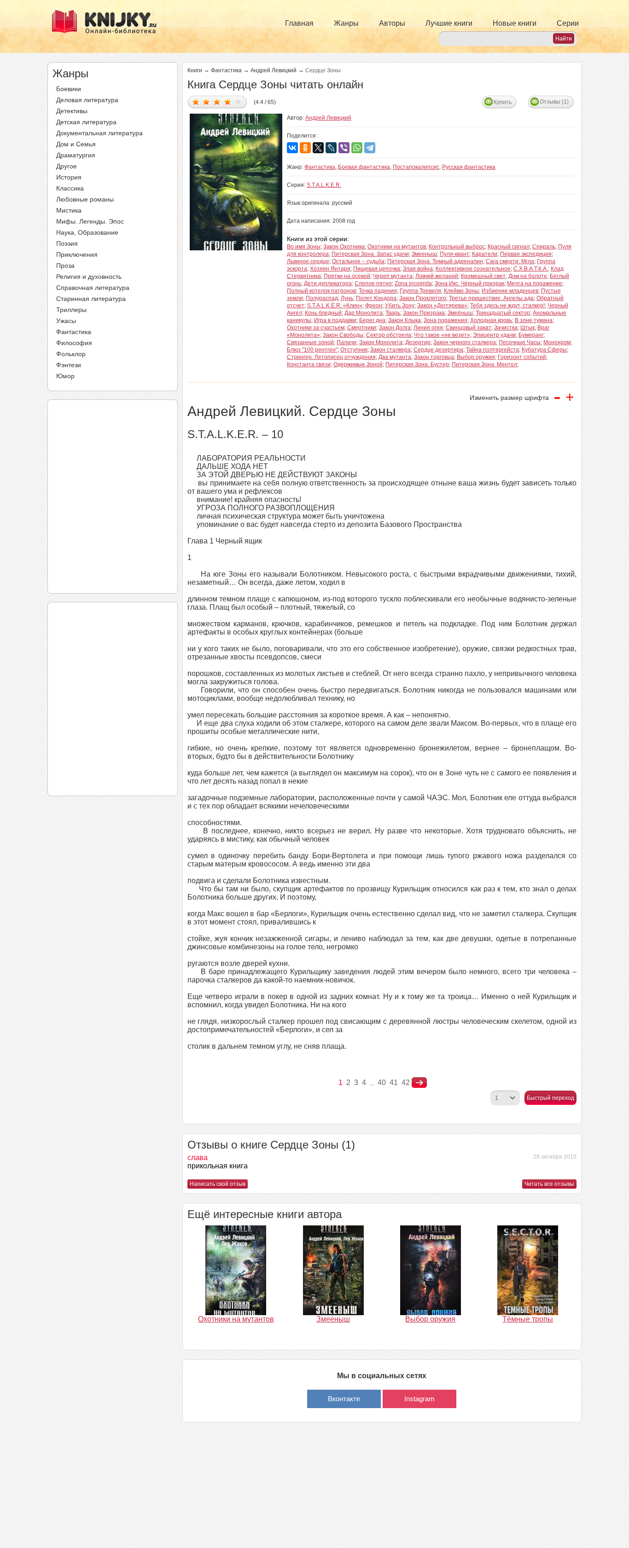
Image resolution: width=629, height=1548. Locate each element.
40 (382, 1082)
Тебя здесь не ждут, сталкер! (507, 305)
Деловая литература (87, 100)
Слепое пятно (373, 283)
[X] (318, 147)
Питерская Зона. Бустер (417, 364)
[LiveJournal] (331, 147)
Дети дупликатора (328, 283)
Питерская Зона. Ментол (484, 364)
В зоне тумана (534, 320)
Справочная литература (92, 287)
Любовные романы (85, 199)
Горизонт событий (522, 357)
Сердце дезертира (438, 350)
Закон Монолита (380, 342)
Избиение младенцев (510, 291)
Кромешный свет (483, 276)
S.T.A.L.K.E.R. (324, 185)
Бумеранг (530, 335)
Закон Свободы (343, 335)
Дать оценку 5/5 (238, 101)
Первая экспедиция (526, 254)
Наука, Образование (87, 232)
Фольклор (71, 354)
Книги (194, 70)
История (69, 177)
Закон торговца (434, 357)
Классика (70, 188)
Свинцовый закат (468, 327)
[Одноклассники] (305, 147)
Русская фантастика (468, 167)
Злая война (418, 269)
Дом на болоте (527, 276)
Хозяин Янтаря (330, 269)
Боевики (68, 88)
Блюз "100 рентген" (312, 350)
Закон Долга (395, 327)
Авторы (392, 23)
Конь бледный (323, 313)
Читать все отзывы (549, 1184)
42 (406, 1082)
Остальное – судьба (358, 261)
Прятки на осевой (347, 276)
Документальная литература (99, 133)
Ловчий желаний (436, 276)
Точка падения (378, 291)
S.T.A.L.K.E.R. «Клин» (334, 305)
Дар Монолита (363, 313)
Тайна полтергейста (492, 350)
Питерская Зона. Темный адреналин (435, 261)
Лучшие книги (448, 23)
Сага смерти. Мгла (510, 261)
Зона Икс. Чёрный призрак (469, 283)
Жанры (346, 23)
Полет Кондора (376, 298)
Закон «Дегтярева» (442, 305)
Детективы (71, 111)
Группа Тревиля (420, 291)
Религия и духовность (89, 276)
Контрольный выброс (457, 246)
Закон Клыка (404, 320)
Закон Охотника (344, 246)
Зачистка (506, 327)
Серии (568, 23)
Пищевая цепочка (376, 269)
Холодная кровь (491, 320)
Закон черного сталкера (464, 342)
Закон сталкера (390, 350)
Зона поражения (445, 320)
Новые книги (514, 23)
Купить (503, 102)
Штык (527, 327)
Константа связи (309, 364)
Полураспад (322, 298)
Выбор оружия (476, 357)
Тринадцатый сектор (503, 313)
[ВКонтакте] (292, 147)
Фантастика (73, 331)
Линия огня (428, 327)
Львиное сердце (308, 261)
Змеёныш (460, 313)
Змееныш (424, 254)
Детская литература (86, 122)
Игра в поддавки (335, 320)
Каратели (484, 254)
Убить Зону (399, 305)
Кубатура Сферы (544, 350)
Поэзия (67, 243)
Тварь (392, 313)
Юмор (65, 376)
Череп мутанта (393, 276)
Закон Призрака (424, 313)
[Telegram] (369, 147)
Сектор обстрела (388, 335)
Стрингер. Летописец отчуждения (331, 357)
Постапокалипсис (416, 167)
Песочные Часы (520, 342)
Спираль (543, 246)
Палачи (346, 342)
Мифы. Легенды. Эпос (90, 221)
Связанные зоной (310, 342)
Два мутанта (395, 357)
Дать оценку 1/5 (196, 101)
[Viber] (343, 147)
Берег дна (372, 320)
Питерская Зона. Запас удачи (370, 254)
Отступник (353, 350)
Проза (65, 265)
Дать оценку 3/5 (217, 101)
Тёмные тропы (527, 1319)
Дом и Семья (76, 144)
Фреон (373, 305)
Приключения (77, 254)
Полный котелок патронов (321, 291)
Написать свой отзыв (217, 1184)
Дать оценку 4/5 (228, 101)
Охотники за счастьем (315, 327)
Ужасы (66, 320)
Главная (299, 23)
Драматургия (75, 155)
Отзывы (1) (554, 101)
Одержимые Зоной (358, 364)
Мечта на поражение (534, 283)
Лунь (347, 298)
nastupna (419, 1082)
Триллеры (71, 309)
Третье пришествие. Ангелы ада (491, 298)
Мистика (69, 210)
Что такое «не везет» (442, 335)
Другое (66, 166)
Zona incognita (413, 283)
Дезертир (418, 342)
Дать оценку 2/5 (206, 101)
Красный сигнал (509, 246)
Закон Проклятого (422, 298)
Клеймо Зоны (461, 291)
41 (394, 1082)
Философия (74, 343)
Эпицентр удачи (494, 335)
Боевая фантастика (364, 167)
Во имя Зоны (303, 246)
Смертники (361, 327)
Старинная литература (91, 298)
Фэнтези (68, 365)
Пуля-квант (454, 254)
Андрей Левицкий (273, 70)
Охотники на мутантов (396, 246)
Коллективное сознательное (473, 269)
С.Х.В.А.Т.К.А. (530, 269)
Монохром (557, 342)
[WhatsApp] (356, 147)
